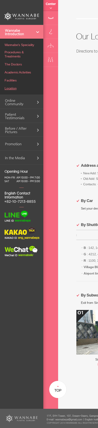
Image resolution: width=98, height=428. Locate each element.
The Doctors (13, 64)
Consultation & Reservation (21, 102)
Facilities (11, 80)
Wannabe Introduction (21, 32)
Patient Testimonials (21, 116)
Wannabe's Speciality (19, 45)
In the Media (21, 157)
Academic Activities (18, 72)
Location (10, 88)
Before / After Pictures (21, 130)
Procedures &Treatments (14, 54)
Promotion (21, 144)
